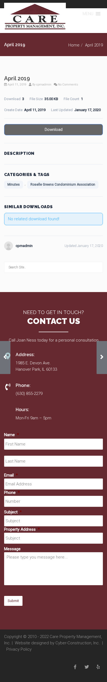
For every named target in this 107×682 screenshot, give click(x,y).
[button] (88, 13)
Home (74, 45)
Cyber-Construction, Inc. (77, 642)
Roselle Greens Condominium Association (62, 184)
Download (54, 129)
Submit (13, 601)
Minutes (13, 184)
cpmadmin (43, 84)
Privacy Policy (19, 649)
